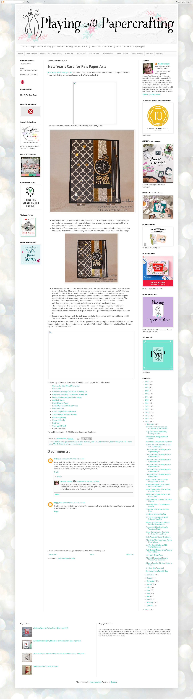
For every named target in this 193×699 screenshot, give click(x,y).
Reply (56, 472)
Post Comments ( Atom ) (66, 558)
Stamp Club (69, 53)
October (150, 578)
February (150, 602)
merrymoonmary (95, 682)
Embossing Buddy (59, 417)
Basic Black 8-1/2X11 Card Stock (65, 406)
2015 (147, 415)
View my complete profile (151, 94)
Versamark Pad (58, 409)
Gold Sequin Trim (103, 442)
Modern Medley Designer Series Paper (67, 397)
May (148, 593)
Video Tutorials (137, 53)
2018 (147, 406)
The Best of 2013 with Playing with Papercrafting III (158, 465)
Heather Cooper (61, 438)
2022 (147, 394)
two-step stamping (76, 444)
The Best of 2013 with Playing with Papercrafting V (158, 455)
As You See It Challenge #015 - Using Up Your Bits (157, 518)
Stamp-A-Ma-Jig (58, 420)
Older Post (130, 555)
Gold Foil (94, 442)
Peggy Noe (58, 503)
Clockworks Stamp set (82, 442)
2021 (147, 397)
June (149, 590)
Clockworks (56, 389)
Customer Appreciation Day (156, 514)
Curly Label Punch (59, 426)
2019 (147, 403)
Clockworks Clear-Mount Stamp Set (65, 386)
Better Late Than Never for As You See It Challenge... (158, 446)
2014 (147, 418)
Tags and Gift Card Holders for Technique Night (157, 528)
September (151, 581)
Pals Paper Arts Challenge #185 (60, 72)
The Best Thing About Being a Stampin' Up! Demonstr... (157, 559)
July (148, 587)
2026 (147, 382)
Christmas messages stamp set (64, 442)
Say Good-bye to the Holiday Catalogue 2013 (156, 433)
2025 (147, 385)
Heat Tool (55, 423)
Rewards (149, 53)
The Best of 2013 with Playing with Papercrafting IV (158, 460)
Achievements (108, 53)
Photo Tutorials (122, 53)
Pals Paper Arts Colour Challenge (158, 537)
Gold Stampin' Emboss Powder (64, 412)
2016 (147, 412)
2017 (147, 409)
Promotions (81, 53)
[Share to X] (88, 438)
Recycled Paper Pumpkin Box (157, 571)
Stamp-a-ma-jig (64, 444)
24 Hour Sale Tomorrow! (155, 568)
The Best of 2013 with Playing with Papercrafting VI (158, 450)
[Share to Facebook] (91, 438)
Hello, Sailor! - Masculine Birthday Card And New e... (158, 490)
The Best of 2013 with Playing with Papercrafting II (158, 470)
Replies (59, 477)
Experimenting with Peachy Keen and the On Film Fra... (158, 485)
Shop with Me (31, 53)
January (150, 606)
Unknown (57, 459)
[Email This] (82, 438)
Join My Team (94, 53)
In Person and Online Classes (50, 53)
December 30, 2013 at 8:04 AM (73, 459)
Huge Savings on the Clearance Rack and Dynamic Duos (157, 533)
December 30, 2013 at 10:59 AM (87, 481)
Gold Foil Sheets (58, 400)
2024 (147, 388)
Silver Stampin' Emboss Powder (64, 414)
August (149, 584)
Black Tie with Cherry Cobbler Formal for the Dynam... (157, 480)
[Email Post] (78, 438)
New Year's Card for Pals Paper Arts (159, 442)
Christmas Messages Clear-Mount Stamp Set (69, 394)
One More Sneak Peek (154, 555)
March (149, 599)
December (151, 424)
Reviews (159, 53)
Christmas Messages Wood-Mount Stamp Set (69, 392)
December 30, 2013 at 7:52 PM (74, 503)
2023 (147, 391)
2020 (147, 400)
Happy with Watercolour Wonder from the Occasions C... (157, 523)
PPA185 (55, 444)
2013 (147, 421)
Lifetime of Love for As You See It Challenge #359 (50, 628)
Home (20, 53)
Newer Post (53, 555)
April (148, 596)
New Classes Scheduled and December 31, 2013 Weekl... (157, 428)
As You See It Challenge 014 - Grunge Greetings (157, 546)
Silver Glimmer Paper (60, 403)
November (151, 575)
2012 (147, 609)
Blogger (113, 682)
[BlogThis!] (85, 438)
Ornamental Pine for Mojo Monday (45, 666)
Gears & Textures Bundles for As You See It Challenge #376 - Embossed (58, 654)
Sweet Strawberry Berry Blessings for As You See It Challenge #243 (57, 641)
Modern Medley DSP (117, 442)
